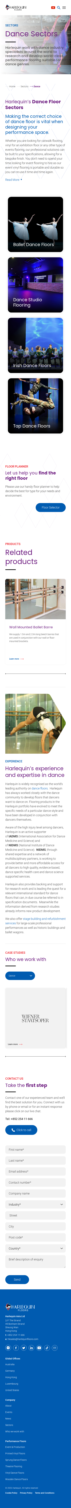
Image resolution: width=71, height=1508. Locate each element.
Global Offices (12, 1358)
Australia (10, 1364)
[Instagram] (8, 1348)
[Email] (55, 1348)
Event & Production (15, 1447)
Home (12, 86)
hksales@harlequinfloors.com (23, 1339)
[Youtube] (39, 1348)
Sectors (24, 86)
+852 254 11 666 (22, 1119)
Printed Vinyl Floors (15, 1453)
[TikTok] (47, 1348)
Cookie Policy (11, 1493)
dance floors (40, 788)
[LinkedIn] (31, 1348)
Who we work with (14, 1431)
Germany (10, 1371)
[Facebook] (16, 1348)
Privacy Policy (26, 1493)
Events (8, 1412)
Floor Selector (51, 507)
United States (12, 1390)
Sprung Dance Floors (16, 1460)
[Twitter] (24, 1348)
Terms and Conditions (44, 1493)
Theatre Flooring (13, 1466)
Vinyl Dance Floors (14, 1472)
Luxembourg (11, 1383)
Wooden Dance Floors (16, 1479)
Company (10, 1400)
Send (17, 1279)
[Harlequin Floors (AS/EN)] (16, 7)
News (8, 1418)
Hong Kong (11, 1377)
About (8, 1405)
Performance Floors (15, 1441)
